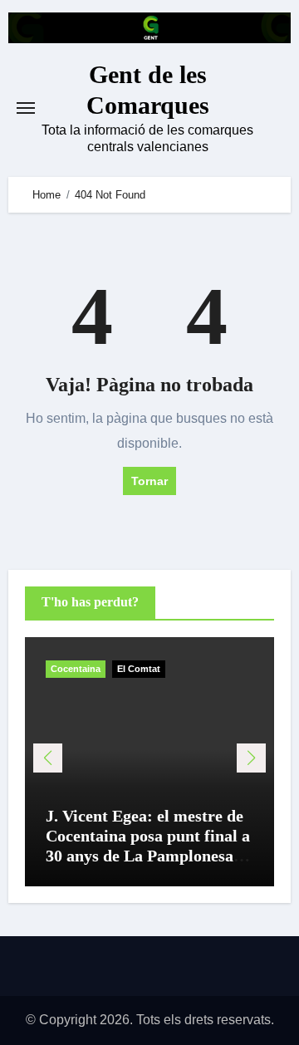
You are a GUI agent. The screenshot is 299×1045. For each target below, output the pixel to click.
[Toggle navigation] (26, 108)
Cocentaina (75, 669)
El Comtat (138, 669)
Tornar (149, 481)
